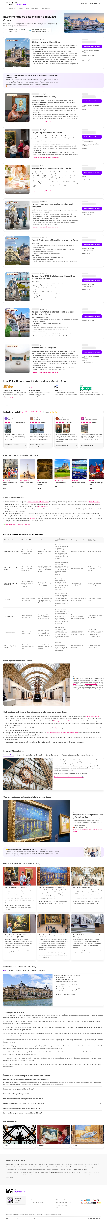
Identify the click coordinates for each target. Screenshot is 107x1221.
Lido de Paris (34, 1175)
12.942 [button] (38, 39)
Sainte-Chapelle (78, 1164)
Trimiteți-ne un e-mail (39, 1202)
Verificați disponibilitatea (92, 45)
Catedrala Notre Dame (58, 1167)
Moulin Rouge (44, 1175)
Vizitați (27, 8)
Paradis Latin (62, 1175)
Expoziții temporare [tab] (52, 755)
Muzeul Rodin (22, 1169)
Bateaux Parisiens (94, 1172)
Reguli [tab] (34, 970)
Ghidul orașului (45, 8)
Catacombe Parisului (54, 1164)
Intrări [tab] (18, 970)
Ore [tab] (4, 970)
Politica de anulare (61, 1208)
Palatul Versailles (45, 1167)
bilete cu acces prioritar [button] (92, 716)
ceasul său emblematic (91, 684)
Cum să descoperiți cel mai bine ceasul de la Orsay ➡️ (69, 777)
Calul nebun (53, 1175)
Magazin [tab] (42, 970)
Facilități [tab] (26, 970)
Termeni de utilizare (61, 1205)
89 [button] (36, 94)
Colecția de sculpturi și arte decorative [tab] (30, 755)
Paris (7, 405)
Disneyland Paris (67, 1164)
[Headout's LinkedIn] (88, 1218)
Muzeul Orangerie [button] (94, 502)
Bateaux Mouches (11, 1175)
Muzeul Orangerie (11, 1169)
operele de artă (43, 506)
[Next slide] (27, 52)
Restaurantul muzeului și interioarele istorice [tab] (77, 755)
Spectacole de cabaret (91, 1164)
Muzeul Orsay (89, 1167)
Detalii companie (60, 1200)
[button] (8, 428)
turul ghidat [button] (56, 728)
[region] (17, 52)
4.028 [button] (37, 309)
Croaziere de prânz (69, 1172)
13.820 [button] (38, 273)
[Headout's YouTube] (94, 1218)
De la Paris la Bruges (27, 1172)
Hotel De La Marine (65, 1169)
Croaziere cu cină (82, 1172)
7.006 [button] (37, 237)
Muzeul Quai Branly (52, 1169)
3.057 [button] (37, 345)
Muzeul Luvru (43, 1164)
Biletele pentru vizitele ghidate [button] (62, 721)
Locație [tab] (11, 970)
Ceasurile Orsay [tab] (8, 755)
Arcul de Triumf (33, 1164)
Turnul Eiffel (23, 1164)
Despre (21, 8)
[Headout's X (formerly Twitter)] (99, 1218)
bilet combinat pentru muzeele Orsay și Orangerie (62, 733)
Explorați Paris (12, 8)
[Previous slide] (7, 52)
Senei (74, 684)
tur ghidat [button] (33, 518)
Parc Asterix (34, 1167)
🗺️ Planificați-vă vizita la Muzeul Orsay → (16, 524)
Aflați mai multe (7, 398)
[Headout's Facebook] (97, 1218)
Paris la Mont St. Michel (12, 1172)
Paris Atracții (35, 8)
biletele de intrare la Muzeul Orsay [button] (38, 502)
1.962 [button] (37, 201)
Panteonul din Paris (11, 1167)
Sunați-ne (35, 1200)
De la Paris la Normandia (41, 1172)
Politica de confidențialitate (63, 1202)
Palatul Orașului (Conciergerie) (36, 1169)
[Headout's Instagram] (91, 1218)
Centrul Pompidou (24, 1167)
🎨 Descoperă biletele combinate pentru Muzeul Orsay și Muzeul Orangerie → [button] (26, 86)
